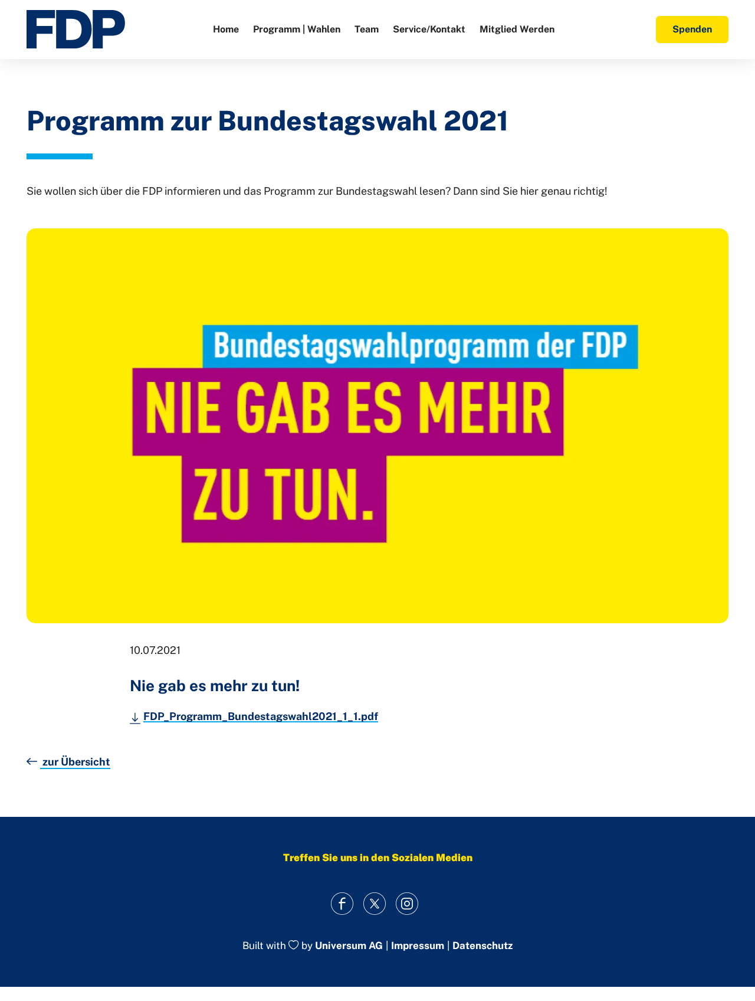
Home (226, 29)
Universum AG (349, 946)
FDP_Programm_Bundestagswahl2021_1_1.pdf (260, 716)
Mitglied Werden (517, 29)
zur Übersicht (75, 761)
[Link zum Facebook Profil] (342, 903)
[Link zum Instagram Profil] (407, 903)
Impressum (417, 945)
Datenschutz (482, 945)
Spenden (692, 29)
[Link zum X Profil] (375, 903)
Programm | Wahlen (296, 29)
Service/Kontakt (429, 29)
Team (366, 29)
